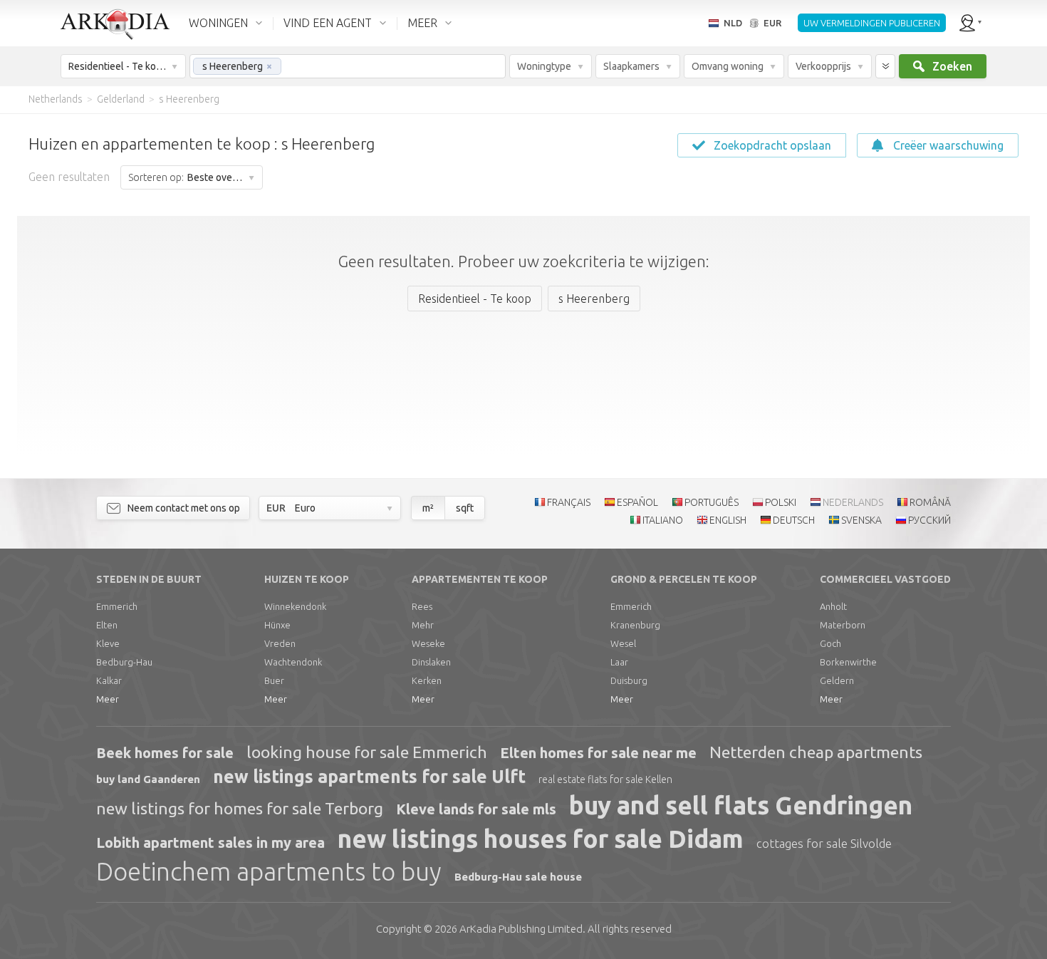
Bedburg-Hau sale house (518, 877)
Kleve (108, 643)
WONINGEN (218, 22)
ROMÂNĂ (930, 502)
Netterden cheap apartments (815, 752)
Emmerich (116, 606)
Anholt (833, 606)
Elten (107, 625)
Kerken (427, 680)
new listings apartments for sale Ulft (369, 777)
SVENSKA (861, 520)
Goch (830, 643)
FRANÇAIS (568, 502)
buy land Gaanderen (148, 779)
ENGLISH (727, 520)
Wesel (623, 643)
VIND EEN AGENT (327, 22)
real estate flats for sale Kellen (605, 779)
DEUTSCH (794, 520)
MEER (422, 22)
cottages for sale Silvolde (824, 843)
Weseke (428, 643)
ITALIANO (662, 520)
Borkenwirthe (848, 662)
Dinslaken (431, 662)
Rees (422, 606)
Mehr (423, 625)
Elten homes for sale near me (598, 753)
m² (428, 508)
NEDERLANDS (853, 502)
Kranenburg (635, 625)
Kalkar (109, 680)
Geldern (837, 680)
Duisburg (628, 680)
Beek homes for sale (165, 753)
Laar (619, 662)
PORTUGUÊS (711, 502)
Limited (521, 929)
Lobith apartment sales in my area (210, 842)
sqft (465, 508)
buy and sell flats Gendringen (740, 805)
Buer (274, 680)
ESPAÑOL (637, 502)
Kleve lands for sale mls (476, 809)
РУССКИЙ (929, 520)
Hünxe (277, 625)
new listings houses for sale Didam (541, 838)
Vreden (280, 643)
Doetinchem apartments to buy (269, 871)
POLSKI (780, 502)
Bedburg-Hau (124, 662)
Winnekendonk (295, 606)
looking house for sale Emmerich (366, 752)
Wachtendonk (293, 662)
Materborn (842, 625)
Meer (107, 699)
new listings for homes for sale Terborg (239, 808)
